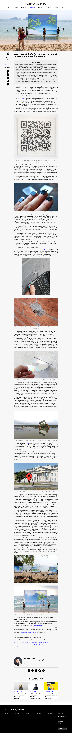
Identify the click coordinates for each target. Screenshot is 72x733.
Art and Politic (32, 645)
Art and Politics (7, 63)
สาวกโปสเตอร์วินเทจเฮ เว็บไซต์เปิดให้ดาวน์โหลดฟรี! (51, 695)
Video (62, 7)
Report (10, 7)
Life (16, 7)
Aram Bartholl (39, 645)
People (40, 7)
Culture (32, 7)
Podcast (28, 716)
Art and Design (18, 691)
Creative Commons (47, 645)
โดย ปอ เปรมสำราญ (18, 698)
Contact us (50, 713)
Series (56, 7)
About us (39, 713)
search (70, 6)
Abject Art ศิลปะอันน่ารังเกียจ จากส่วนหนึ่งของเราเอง (20, 695)
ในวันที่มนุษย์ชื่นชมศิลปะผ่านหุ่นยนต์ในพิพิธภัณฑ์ (36, 695)
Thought (48, 7)
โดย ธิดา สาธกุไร (48, 698)
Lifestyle (23, 7)
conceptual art (24, 645)
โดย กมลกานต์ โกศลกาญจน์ (35, 698)
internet (19, 645)
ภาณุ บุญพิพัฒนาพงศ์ (29, 658)
